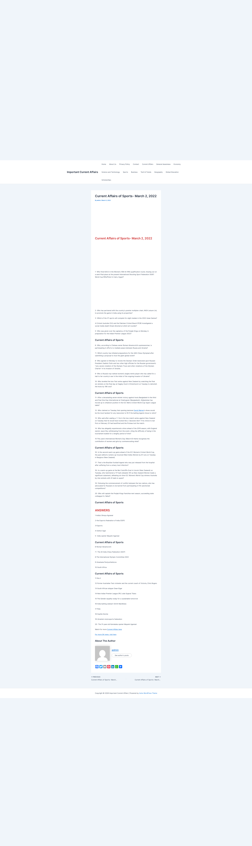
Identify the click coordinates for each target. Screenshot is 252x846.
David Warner (139, 410)
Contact (136, 164)
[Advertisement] (59, 14)
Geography (158, 172)
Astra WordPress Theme (148, 693)
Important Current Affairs (82, 172)
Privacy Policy (124, 164)
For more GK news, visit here (105, 634)
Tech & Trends (146, 172)
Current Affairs (147, 164)
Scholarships (106, 180)
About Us (112, 164)
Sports (125, 172)
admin (115, 650)
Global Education (172, 172)
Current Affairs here (114, 629)
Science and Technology (111, 172)
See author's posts (122, 655)
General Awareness (163, 164)
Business (134, 172)
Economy (177, 164)
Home (104, 164)
